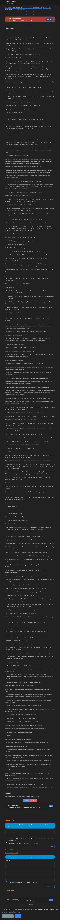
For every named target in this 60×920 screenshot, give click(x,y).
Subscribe (50, 846)
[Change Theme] (49, 2)
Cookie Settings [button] (7, 916)
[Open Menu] (3, 2)
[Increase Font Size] (56, 2)
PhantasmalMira (18, 9)
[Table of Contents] (27, 13)
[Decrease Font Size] (53, 2)
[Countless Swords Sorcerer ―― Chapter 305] (30, 13)
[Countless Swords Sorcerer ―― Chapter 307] (32, 13)
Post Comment (49, 886)
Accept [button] (18, 916)
